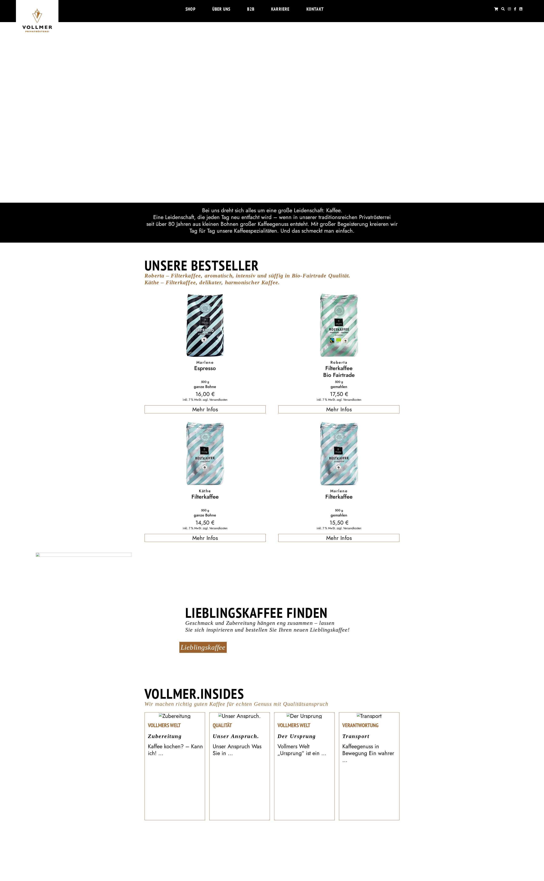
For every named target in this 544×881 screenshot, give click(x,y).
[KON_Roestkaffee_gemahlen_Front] (339, 425)
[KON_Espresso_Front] (205, 296)
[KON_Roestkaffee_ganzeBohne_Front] (205, 425)
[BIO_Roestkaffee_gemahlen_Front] (339, 296)
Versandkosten (218, 399)
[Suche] (503, 9)
